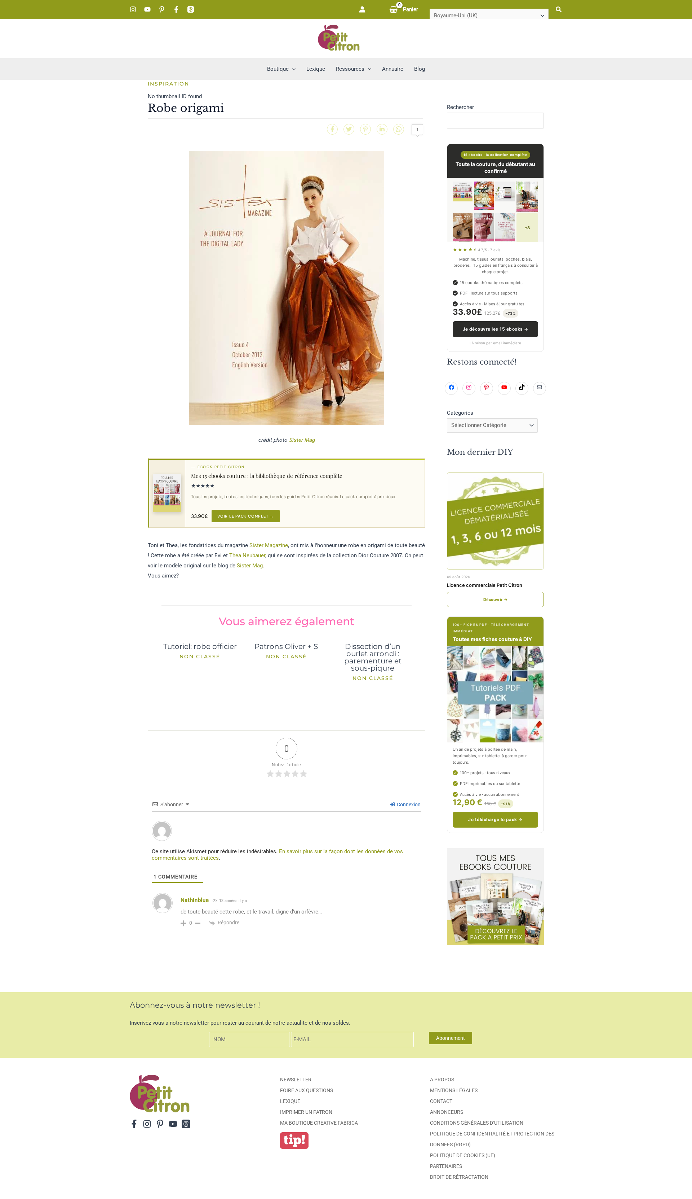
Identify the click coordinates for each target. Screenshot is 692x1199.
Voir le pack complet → (245, 516)
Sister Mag (302, 440)
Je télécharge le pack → (495, 819)
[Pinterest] (162, 9)
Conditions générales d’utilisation (476, 1123)
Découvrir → (495, 599)
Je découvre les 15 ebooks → (495, 329)
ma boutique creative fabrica (319, 1123)
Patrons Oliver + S (286, 646)
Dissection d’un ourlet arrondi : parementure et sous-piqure (373, 657)
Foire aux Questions (306, 1090)
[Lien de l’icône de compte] (362, 9)
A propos (442, 1079)
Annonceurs (446, 1112)
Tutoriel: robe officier (200, 646)
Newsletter (295, 1079)
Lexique (290, 1101)
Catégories (460, 413)
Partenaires (446, 1166)
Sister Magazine (268, 545)
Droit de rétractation (459, 1177)
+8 (527, 227)
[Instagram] (133, 9)
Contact (441, 1101)
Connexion (408, 804)
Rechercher (460, 107)
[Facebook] (176, 9)
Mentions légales (454, 1090)
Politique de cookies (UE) (462, 1155)
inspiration (168, 83)
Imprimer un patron (306, 1112)
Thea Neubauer (247, 555)
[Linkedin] (382, 129)
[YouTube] (147, 9)
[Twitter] (349, 129)
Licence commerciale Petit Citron (484, 585)
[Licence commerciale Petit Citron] (495, 521)
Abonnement (450, 1038)
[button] (559, 9)
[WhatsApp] (398, 129)
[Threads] (190, 9)
